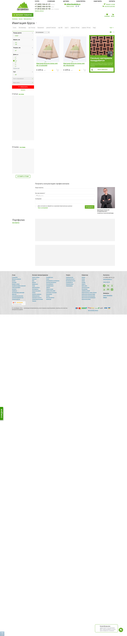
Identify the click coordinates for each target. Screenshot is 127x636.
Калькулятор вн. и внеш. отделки (89, 292)
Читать (14, 169)
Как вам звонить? (40, 193)
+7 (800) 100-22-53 (42, 7)
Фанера (48, 295)
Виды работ (16, 82)
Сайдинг (48, 287)
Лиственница (22, 27)
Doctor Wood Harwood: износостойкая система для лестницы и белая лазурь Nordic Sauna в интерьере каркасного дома (72, 513)
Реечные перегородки (51, 282)
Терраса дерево (49, 289)
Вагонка (34, 282)
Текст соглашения (43, 207)
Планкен (34, 300)
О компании (51, 1)
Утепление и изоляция (51, 292)
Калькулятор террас (86, 299)
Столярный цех (69, 282)
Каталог (83, 277)
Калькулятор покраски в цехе (88, 295)
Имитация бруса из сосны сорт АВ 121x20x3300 (47, 64)
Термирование (69, 285)
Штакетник (48, 299)
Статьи (83, 280)
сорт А (66, 27)
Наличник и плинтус (37, 297)
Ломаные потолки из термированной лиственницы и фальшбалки (57, 572)
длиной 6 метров (51, 27)
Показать (24, 87)
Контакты (112, 1)
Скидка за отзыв (85, 287)
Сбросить (23, 89)
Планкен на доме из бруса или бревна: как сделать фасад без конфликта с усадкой (22, 135)
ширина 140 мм (75, 27)
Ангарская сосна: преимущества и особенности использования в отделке (59, 394)
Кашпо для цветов (36, 290)
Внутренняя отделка (70, 280)
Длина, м (15, 54)
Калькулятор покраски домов (88, 294)
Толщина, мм (16, 47)
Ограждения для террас (37, 299)
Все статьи (21, 94)
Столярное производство (17, 297)
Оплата (13, 280)
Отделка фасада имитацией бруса (72, 262)
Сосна (14, 27)
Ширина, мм (16, 39)
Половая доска (49, 277)
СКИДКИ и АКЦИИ (86, 290)
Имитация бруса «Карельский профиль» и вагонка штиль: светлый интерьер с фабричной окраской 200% (68, 632)
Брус (33, 280)
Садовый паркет (50, 285)
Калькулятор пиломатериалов (88, 297)
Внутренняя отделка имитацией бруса (98, 262)
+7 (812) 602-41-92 (42, 9)
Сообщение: (38, 198)
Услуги (37, 1)
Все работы (15, 222)
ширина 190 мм (86, 27)
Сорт (14, 72)
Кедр (94, 27)
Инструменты (35, 289)
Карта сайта (84, 285)
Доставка (66, 1)
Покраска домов (69, 284)
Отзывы (83, 282)
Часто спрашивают (18, 78)
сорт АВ (60, 27)
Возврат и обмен (16, 284)
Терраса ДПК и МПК (50, 290)
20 (15, 50)
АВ (15, 74)
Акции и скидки (35, 277)
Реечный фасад (49, 284)
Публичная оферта (16, 287)
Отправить (89, 207)
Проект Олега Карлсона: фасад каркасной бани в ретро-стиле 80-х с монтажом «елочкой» (63, 453)
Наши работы (98, 1)
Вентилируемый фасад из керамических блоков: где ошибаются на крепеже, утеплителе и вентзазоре (22, 335)
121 (16, 42)
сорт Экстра (31, 27)
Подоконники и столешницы (52, 280)
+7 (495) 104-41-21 (42, 4)
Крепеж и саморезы (36, 294)
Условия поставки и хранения (19, 285)
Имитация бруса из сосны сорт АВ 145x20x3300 (74, 64)
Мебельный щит (36, 295)
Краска (33, 292)
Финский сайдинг (50, 297)
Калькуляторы (80, 1)
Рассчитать (103, 69)
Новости (83, 284)
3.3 (16, 60)
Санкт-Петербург (107, 295)
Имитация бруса (36, 287)
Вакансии (14, 294)
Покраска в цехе (69, 277)
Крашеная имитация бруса (49, 262)
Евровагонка (35, 284)
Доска (33, 285)
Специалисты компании (17, 295)
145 (16, 44)
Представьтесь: (39, 187)
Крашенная (41, 27)
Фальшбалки (49, 294)
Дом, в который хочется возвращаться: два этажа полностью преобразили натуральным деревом (66, 334)
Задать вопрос (70, 6)
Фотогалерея (84, 289)
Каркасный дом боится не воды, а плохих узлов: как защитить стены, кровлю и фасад (21, 357)
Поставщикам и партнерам (18, 292)
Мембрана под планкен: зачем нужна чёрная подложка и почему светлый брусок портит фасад (22, 112)
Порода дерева (17, 33)
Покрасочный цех (16, 299)
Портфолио (14, 290)
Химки (105, 297)
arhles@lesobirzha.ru (73, 4)
